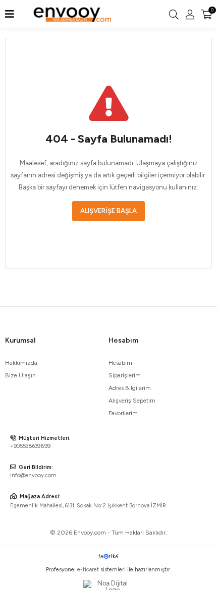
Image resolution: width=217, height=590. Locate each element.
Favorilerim (123, 413)
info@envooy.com (33, 475)
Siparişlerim (124, 375)
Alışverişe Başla (108, 211)
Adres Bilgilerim (129, 387)
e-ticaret (88, 569)
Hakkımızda (21, 362)
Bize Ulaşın (20, 375)
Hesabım (120, 362)
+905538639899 (30, 446)
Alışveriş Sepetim (131, 400)
